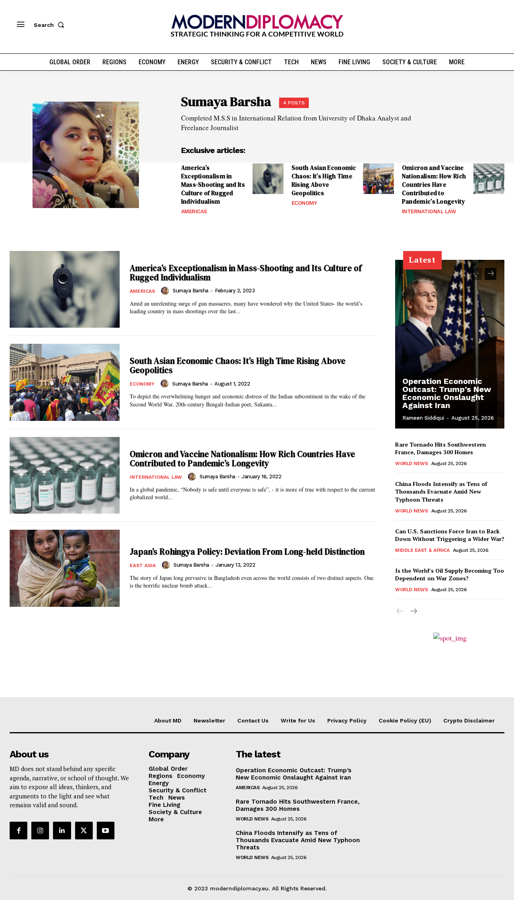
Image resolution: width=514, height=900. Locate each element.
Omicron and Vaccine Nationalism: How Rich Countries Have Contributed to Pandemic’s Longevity (434, 184)
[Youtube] (105, 830)
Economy (304, 203)
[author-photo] (166, 291)
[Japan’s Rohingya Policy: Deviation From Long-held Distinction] (65, 568)
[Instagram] (40, 830)
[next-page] (490, 274)
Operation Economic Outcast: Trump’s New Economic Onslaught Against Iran (446, 393)
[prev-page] (476, 274)
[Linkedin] (62, 830)
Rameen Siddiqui (423, 418)
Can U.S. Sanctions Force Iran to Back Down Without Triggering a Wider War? (449, 535)
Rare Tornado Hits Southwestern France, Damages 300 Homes (440, 448)
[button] (50, 24)
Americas (194, 211)
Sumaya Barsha (190, 291)
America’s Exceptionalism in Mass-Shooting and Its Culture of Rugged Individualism (213, 184)
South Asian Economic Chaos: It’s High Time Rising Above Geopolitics (324, 180)
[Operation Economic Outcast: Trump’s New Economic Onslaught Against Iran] (449, 344)
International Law (429, 211)
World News (411, 463)
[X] (84, 830)
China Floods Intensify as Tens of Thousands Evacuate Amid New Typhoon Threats (441, 491)
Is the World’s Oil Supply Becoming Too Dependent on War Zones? (449, 574)
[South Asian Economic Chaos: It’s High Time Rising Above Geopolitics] (378, 178)
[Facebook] (18, 830)
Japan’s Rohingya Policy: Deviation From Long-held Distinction (247, 551)
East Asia (143, 565)
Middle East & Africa (422, 550)
